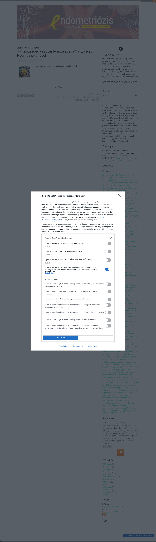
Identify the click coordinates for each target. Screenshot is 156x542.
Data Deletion (64, 346)
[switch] (108, 243)
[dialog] (78, 271)
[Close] (120, 196)
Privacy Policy (92, 346)
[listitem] (78, 238)
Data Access (78, 346)
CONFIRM (60, 338)
